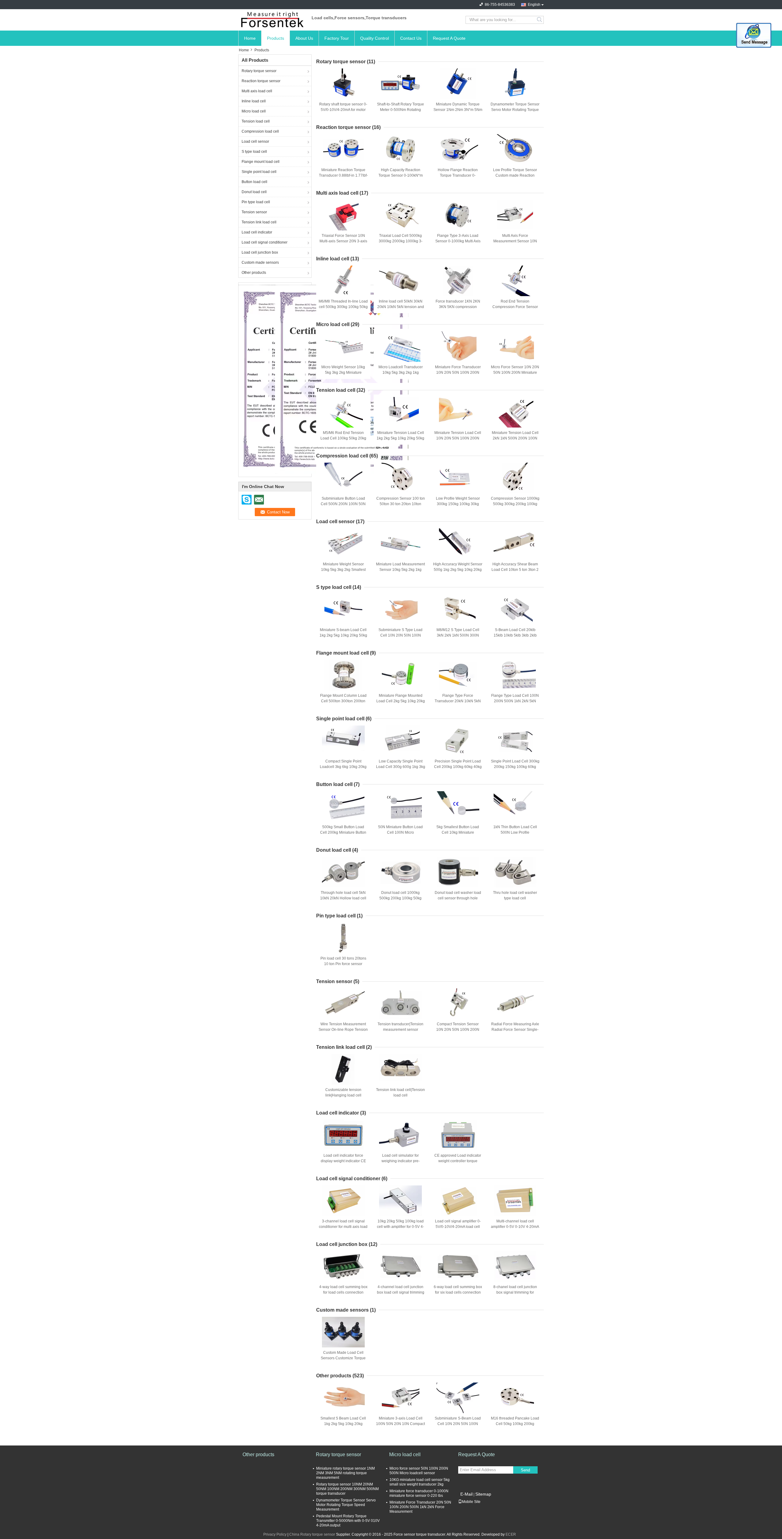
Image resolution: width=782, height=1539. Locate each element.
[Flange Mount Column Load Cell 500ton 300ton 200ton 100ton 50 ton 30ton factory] (343, 675)
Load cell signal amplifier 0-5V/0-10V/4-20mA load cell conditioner (458, 1226)
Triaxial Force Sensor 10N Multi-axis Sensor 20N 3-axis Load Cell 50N (343, 241)
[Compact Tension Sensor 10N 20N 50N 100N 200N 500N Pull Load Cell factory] (458, 1003)
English (534, 4)
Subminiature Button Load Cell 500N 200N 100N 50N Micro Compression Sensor (343, 504)
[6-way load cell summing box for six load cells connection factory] (458, 1266)
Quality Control (374, 38)
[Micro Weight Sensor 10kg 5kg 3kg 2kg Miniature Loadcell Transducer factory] (343, 346)
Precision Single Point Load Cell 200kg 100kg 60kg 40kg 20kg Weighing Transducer (458, 766)
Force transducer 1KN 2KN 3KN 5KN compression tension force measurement (458, 306)
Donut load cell (254, 192)
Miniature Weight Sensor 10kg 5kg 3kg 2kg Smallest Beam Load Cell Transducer (343, 569)
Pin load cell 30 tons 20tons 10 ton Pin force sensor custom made (343, 964)
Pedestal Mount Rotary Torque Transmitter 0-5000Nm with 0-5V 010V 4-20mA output (348, 1520)
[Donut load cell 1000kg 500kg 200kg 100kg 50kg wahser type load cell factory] (400, 872)
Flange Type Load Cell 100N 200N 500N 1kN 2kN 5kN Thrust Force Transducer (515, 701)
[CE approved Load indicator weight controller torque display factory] (458, 1135)
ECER (511, 1534)
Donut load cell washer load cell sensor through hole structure (458, 898)
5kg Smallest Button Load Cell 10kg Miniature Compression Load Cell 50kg (457, 832)
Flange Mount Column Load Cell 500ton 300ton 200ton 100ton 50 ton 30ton (343, 701)
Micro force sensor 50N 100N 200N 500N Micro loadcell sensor (418, 1470)
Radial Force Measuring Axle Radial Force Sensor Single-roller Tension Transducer (515, 1029)
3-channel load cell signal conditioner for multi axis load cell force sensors (343, 1226)
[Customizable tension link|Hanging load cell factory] (343, 1069)
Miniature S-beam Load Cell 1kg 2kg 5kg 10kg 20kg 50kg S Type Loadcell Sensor (343, 635)
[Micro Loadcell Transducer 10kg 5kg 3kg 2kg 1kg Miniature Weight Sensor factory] (400, 346)
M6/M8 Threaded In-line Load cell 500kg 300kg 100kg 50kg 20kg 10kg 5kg (343, 306)
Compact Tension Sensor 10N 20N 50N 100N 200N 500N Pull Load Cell (457, 1029)
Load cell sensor (255, 141)
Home (250, 38)
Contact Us (411, 38)
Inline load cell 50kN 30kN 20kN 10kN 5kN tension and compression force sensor (400, 306)
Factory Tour (336, 38)
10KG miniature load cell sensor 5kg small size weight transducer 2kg (419, 1482)
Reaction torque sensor (261, 81)
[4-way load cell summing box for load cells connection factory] (343, 1266)
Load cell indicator (257, 232)
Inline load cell (254, 101)
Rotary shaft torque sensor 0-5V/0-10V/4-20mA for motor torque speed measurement (343, 109)
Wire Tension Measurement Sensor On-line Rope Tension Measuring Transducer (343, 1029)
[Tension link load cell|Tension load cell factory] (400, 1069)
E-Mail (466, 1494)
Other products (254, 272)
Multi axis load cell (257, 91)
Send (525, 1470)
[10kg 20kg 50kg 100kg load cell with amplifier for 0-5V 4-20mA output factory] (400, 1200)
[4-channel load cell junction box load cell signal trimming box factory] (400, 1266)
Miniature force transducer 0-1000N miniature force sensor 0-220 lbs (418, 1493)
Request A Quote (449, 38)
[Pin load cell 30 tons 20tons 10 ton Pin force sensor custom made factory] (343, 938)
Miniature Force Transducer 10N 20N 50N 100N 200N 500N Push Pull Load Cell (458, 372)
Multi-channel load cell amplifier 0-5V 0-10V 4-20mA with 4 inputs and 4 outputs (515, 1226)
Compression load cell (260, 131)
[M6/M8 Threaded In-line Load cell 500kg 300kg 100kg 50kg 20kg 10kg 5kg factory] (343, 281)
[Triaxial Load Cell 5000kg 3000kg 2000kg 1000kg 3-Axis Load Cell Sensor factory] (400, 215)
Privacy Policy (275, 1534)
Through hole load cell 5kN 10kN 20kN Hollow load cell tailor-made (343, 898)
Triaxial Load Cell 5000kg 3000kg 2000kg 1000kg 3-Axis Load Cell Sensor (400, 241)
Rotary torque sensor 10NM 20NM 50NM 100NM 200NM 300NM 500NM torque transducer (347, 1489)
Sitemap (483, 1494)
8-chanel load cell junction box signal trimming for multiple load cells (515, 1292)
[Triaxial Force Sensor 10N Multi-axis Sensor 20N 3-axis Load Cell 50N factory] (343, 215)
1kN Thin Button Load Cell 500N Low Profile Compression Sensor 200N (515, 832)
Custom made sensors (260, 262)
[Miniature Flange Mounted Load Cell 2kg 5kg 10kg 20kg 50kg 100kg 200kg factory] (400, 675)
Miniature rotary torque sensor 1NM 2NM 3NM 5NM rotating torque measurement (345, 1473)
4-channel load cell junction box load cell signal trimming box (400, 1292)
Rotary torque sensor (259, 71)
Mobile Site (471, 1502)
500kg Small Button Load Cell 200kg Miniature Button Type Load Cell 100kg (343, 832)
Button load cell (254, 182)
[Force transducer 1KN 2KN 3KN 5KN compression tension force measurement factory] (458, 281)
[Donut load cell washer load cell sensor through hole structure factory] (458, 872)
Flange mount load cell (261, 162)
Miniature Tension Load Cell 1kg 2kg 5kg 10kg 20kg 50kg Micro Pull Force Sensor (400, 438)
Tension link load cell (259, 222)
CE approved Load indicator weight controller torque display (457, 1161)
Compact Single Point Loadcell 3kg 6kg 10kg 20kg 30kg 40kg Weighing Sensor (343, 766)
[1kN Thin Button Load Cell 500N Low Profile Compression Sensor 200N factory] (515, 806)
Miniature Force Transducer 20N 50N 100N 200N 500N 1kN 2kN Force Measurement (420, 1507)
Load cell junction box (260, 252)
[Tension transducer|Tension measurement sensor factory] (400, 1003)
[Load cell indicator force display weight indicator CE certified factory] (343, 1135)
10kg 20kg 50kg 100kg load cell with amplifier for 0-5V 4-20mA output (400, 1226)
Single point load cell (259, 172)
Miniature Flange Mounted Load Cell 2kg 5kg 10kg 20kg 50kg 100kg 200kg (400, 701)
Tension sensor (254, 212)
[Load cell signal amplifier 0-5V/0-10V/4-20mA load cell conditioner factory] (458, 1200)
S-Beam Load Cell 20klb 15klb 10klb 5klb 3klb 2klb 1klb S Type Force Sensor (515, 635)
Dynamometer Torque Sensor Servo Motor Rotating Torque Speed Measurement (515, 109)
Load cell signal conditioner (264, 242)
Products (275, 38)
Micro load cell (254, 111)
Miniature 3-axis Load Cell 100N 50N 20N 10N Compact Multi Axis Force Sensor (400, 1423)
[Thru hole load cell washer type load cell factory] (515, 872)
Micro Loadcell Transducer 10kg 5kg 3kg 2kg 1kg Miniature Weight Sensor (400, 372)
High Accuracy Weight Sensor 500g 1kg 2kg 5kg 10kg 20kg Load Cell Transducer (457, 569)
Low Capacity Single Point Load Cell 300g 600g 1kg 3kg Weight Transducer (400, 766)
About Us (304, 38)
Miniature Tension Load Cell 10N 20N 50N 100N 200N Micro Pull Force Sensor (457, 438)
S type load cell (254, 151)
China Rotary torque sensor (312, 1534)
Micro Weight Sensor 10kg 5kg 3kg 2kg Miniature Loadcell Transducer (343, 372)
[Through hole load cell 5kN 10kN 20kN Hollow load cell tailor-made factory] (343, 872)
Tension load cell (256, 121)
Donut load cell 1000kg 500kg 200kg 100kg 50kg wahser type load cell (400, 898)
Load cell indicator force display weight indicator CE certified (343, 1161)
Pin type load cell (256, 202)
